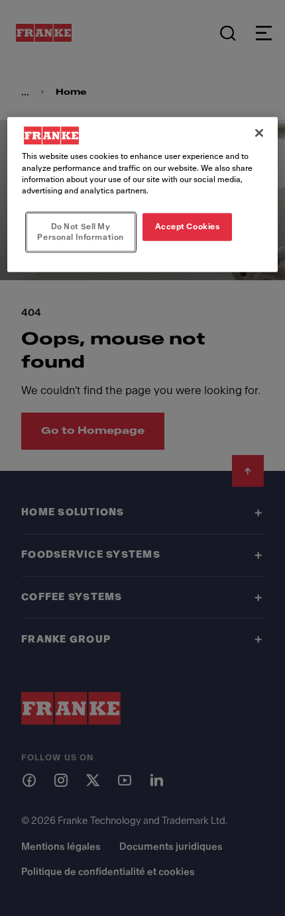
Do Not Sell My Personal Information (80, 231)
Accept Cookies (187, 226)
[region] (142, 194)
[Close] (259, 133)
